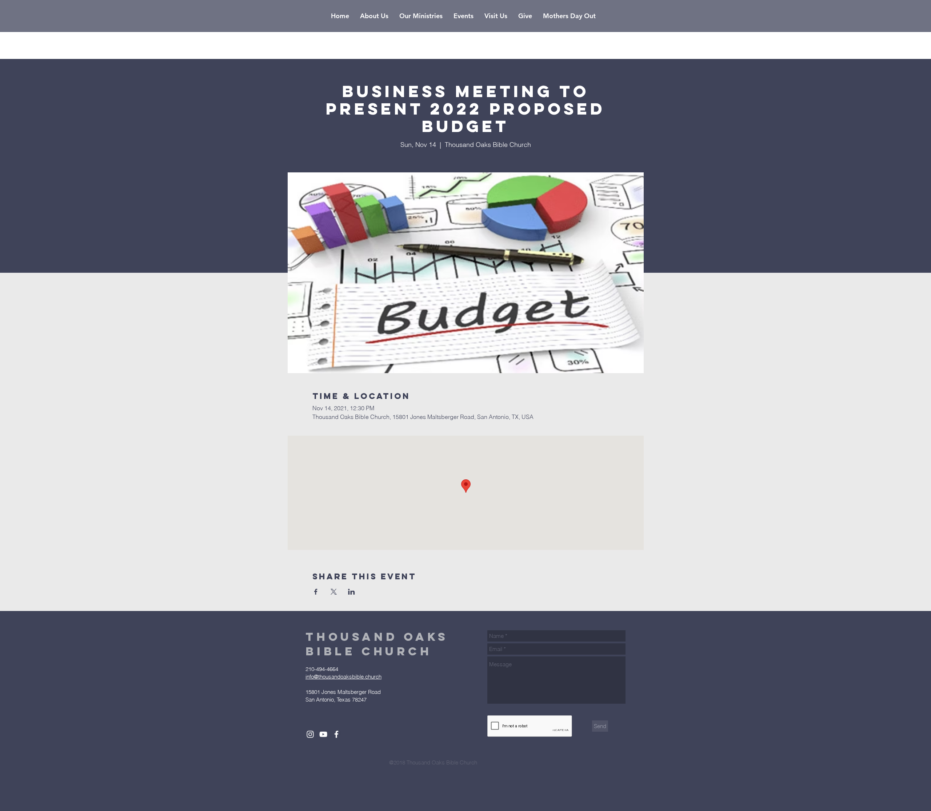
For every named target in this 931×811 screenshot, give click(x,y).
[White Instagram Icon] (310, 734)
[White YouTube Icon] (323, 734)
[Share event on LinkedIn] (351, 592)
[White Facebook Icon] (336, 734)
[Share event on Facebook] (315, 592)
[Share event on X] (333, 592)
